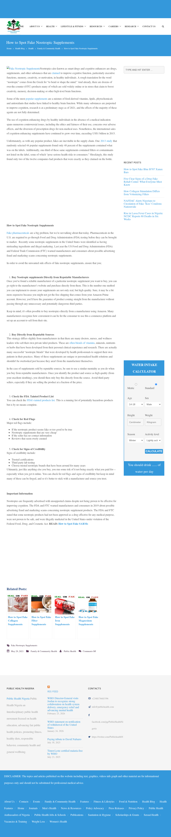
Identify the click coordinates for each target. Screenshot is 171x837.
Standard (150, 388)
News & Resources (71, 808)
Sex (147, 398)
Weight (148, 415)
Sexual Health (151, 814)
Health (50, 26)
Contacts (23, 801)
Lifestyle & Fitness (72, 26)
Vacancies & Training (15, 821)
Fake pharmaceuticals (18, 232)
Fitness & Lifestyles (104, 801)
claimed (56, 73)
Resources (96, 26)
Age (129, 398)
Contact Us (148, 26)
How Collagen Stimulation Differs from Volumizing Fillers (142, 192)
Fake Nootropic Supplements (24, 645)
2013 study (106, 140)
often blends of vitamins (82, 342)
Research (130, 26)
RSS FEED (52, 691)
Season (131, 434)
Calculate (154, 451)
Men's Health (49, 808)
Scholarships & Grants (127, 814)
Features (84, 801)
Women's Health (58, 821)
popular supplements (36, 98)
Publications (76, 814)
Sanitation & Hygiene (99, 814)
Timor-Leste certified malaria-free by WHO (65, 752)
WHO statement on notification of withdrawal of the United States (63, 724)
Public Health (70, 651)
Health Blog (20, 48)
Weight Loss (38, 821)
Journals (33, 808)
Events (36, 801)
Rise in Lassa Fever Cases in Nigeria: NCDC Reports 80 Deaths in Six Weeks (143, 216)
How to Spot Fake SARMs (73, 524)
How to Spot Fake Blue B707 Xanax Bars (143, 170)
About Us (34, 26)
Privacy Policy (136, 808)
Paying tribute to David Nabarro (64, 739)
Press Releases (116, 808)
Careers (113, 26)
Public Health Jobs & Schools (50, 814)
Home (21, 26)
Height (131, 415)
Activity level (152, 434)
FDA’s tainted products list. (41, 400)
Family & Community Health (48, 48)
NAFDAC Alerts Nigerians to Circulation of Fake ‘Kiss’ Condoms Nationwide (143, 203)
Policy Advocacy (95, 808)
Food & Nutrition (128, 801)
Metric (131, 388)
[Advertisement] (61, 9)
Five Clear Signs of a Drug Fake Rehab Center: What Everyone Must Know (143, 181)
